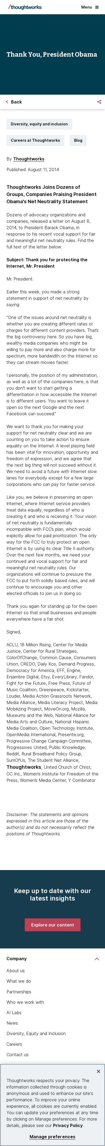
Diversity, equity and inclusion (39, 124)
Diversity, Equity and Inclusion (36, 1033)
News (12, 1023)
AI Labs (14, 1012)
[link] (52, 924)
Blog (78, 140)
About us (15, 970)
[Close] (98, 1071)
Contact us (17, 1054)
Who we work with (25, 1002)
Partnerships (18, 991)
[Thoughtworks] (24, 7)
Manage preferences (53, 1136)
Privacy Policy (68, 1125)
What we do (18, 981)
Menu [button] (86, 7)
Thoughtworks (28, 158)
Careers (14, 1044)
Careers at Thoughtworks (35, 140)
